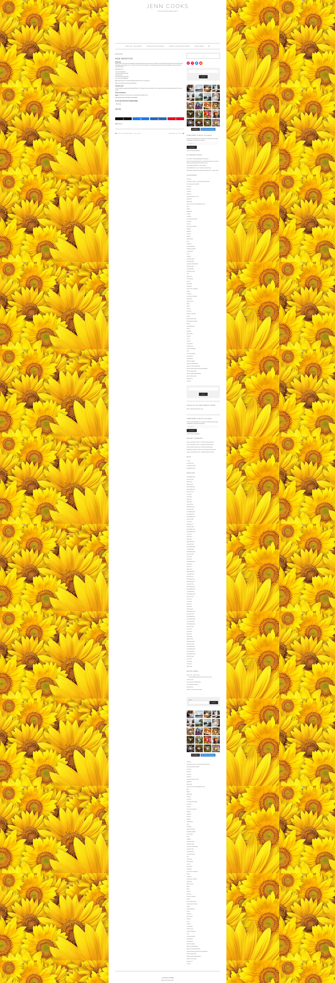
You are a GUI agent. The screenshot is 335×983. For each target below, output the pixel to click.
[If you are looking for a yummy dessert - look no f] (216, 97)
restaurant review (192, 321)
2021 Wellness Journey (193, 184)
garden (189, 256)
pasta (188, 303)
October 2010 (190, 591)
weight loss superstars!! (193, 366)
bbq (188, 206)
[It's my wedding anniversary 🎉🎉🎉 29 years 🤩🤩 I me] (199, 105)
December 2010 (191, 586)
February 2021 (191, 541)
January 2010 (190, 614)
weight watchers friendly (194, 373)
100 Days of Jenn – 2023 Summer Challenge (198, 181)
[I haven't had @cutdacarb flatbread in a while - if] (190, 105)
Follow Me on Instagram (155, 46)
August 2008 (190, 656)
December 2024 (191, 486)
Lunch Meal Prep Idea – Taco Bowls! (196, 165)
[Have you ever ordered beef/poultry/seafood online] (207, 105)
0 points (189, 179)
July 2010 (189, 599)
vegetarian (190, 358)
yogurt (189, 381)
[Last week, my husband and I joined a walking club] (207, 97)
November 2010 (191, 589)
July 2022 (189, 521)
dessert (189, 229)
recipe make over (191, 318)
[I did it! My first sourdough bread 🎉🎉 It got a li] (216, 122)
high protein (190, 268)
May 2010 (189, 604)
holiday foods (191, 271)
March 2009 (190, 639)
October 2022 (190, 514)
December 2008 (191, 646)
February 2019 (191, 571)
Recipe (188, 316)
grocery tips (190, 266)
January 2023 (190, 509)
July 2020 (189, 556)
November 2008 (191, 649)
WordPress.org (191, 468)
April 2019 (189, 569)
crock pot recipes (192, 226)
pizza (188, 306)
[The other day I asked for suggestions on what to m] (207, 122)
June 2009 (189, 631)
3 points (189, 186)
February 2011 (191, 581)
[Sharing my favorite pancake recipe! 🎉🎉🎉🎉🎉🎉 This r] (207, 88)
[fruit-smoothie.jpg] (120, 92)
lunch (188, 281)
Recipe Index (199, 46)
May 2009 (189, 634)
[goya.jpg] (118, 61)
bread (188, 209)
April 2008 (189, 666)
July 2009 (189, 629)
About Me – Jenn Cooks (133, 46)
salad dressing (191, 326)
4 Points (189, 189)
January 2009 (190, 644)
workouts (190, 378)
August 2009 (190, 626)
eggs (188, 241)
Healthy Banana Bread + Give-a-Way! (129, 133)
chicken (189, 216)
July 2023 (189, 494)
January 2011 (190, 584)
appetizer (189, 201)
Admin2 (120, 123)
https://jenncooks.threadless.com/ (195, 409)
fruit (188, 254)
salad (188, 323)
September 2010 (191, 594)
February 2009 (191, 641)
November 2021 (191, 529)
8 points (189, 194)
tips (188, 351)
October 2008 (190, 651)
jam (188, 273)
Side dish (189, 331)
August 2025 (190, 479)
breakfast (189, 211)
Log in (188, 460)
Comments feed (191, 465)
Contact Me (190, 679)
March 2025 (190, 484)
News (188, 291)
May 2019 (189, 566)
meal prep (189, 283)
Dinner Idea (190, 239)
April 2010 (189, 606)
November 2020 (191, 546)
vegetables (190, 356)
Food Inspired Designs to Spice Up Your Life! (200, 677)
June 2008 (189, 661)
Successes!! (190, 343)
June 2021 (189, 536)
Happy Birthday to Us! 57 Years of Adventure (199, 168)
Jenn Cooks (167, 6)
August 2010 (190, 596)
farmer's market (191, 248)
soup (188, 338)
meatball (189, 286)
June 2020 (189, 559)
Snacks (189, 336)
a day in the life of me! (193, 196)
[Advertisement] (167, 27)
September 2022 (191, 516)
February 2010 (191, 611)
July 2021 (189, 534)
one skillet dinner (192, 296)
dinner (188, 236)
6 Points (189, 191)
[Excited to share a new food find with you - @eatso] (207, 114)
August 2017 (190, 576)
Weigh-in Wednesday (192, 363)
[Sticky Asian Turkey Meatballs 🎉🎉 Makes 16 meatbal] (216, 105)
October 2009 (190, 621)
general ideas (190, 259)
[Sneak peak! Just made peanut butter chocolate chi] (190, 97)
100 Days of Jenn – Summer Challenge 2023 (202, 442)
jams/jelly (189, 276)
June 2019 (189, 564)
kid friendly (190, 278)
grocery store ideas (192, 263)
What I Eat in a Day (191, 376)
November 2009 (191, 619)
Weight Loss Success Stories (179, 46)
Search (203, 76)
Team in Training (191, 348)
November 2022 (191, 511)
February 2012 (191, 579)
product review (191, 313)
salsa (188, 328)
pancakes (189, 298)
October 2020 (190, 549)
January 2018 (190, 574)
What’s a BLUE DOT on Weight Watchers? (202, 447)
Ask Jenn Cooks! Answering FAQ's (196, 204)
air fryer (189, 199)
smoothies (190, 333)
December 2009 (191, 616)
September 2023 (191, 489)
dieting (189, 234)
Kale (172, 977)
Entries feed (190, 463)
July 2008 (189, 658)
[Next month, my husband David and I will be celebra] (199, 122)
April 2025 (189, 481)
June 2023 (189, 496)
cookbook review (192, 219)
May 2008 (189, 663)
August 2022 (190, 519)
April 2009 (189, 636)
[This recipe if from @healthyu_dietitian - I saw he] (216, 88)
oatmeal (189, 293)
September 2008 (191, 654)
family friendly (191, 246)
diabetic (189, 231)
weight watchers (191, 371)
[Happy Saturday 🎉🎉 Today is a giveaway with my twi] (216, 114)
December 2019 (191, 561)
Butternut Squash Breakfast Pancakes (197, 158)
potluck (189, 311)
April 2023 (189, 501)
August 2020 (190, 554)
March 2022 (190, 524)
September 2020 (191, 551)
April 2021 (189, 539)
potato (189, 308)
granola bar (190, 261)
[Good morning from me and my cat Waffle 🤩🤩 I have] (190, 88)
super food (190, 346)
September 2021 (191, 531)
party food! (190, 301)
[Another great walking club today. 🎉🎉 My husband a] (199, 88)
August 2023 (190, 491)
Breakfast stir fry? (175, 133)
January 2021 (190, 544)
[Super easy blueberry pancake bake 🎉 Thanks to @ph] (190, 122)
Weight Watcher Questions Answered (197, 368)
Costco (189, 224)
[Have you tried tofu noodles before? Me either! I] (190, 114)
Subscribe (191, 147)
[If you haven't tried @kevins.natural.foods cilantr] (199, 114)
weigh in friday (191, 361)
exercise (189, 243)
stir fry (189, 341)
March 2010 (190, 609)
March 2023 (190, 504)
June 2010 (189, 601)
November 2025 (191, 476)
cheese (189, 214)
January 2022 (190, 526)
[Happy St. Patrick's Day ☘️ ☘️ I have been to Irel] (199, 97)
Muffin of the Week (192, 288)
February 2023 (191, 506)
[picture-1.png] (119, 85)
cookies (189, 221)
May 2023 (189, 499)
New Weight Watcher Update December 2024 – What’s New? (203, 170)
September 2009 (191, 624)
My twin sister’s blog (192, 684)
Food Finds (190, 251)
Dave (116, 95)
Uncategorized (191, 353)
